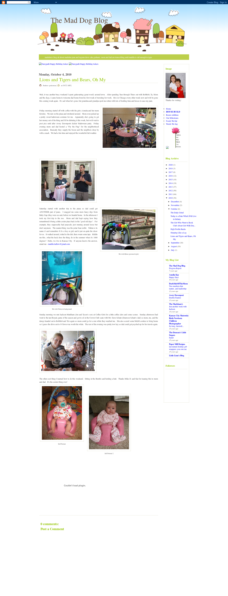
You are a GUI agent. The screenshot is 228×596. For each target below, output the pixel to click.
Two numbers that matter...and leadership (177, 287)
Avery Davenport (176, 295)
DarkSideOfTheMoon (178, 283)
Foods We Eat (171, 121)
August (174, 246)
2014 (171, 183)
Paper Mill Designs (177, 344)
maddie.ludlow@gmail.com (59, 244)
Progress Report (175, 268)
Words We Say (172, 124)
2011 (171, 194)
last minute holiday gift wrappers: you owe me (178, 347)
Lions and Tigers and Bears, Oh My (72, 79)
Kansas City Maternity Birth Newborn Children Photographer (179, 319)
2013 (171, 186)
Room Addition (172, 115)
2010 (171, 197)
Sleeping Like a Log (178, 232)
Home (168, 108)
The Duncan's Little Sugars (177, 334)
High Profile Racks (178, 229)
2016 (171, 175)
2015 (171, 179)
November (175, 205)
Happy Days (174, 277)
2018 (171, 168)
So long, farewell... (176, 326)
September (175, 242)
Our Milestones (172, 118)
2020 (171, 164)
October (174, 208)
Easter (171, 337)
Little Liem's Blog (176, 355)
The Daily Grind (177, 212)
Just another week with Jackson (178, 307)
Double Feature (175, 297)
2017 (171, 172)
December (175, 201)
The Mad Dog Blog (79, 20)
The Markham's (176, 304)
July (172, 250)
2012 (171, 190)
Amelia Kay (174, 274)
